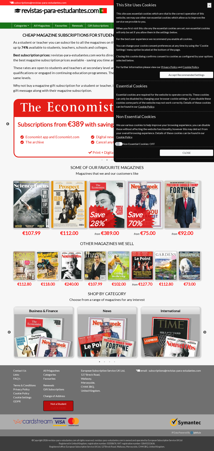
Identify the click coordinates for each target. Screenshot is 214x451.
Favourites (61, 25)
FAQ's (16, 378)
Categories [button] (20, 25)
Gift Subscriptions (98, 25)
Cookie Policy (21, 393)
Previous (7, 124)
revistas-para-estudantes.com (60, 10)
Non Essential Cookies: (139, 143)
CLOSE (187, 152)
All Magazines (42, 25)
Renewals (77, 25)
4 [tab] (114, 361)
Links (16, 374)
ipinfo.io (197, 432)
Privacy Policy (21, 389)
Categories (49, 374)
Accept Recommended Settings (186, 74)
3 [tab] (112, 160)
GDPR (17, 401)
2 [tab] (107, 160)
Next (204, 332)
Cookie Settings (22, 397)
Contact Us (19, 370)
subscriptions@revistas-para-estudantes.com (40, 2)
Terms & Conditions (24, 385)
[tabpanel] (107, 128)
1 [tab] (102, 160)
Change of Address (54, 396)
